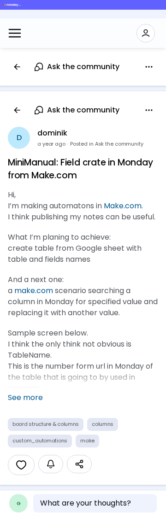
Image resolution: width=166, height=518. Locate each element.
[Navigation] (14, 33)
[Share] (79, 464)
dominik (52, 133)
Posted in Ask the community (106, 143)
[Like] (21, 465)
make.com (33, 290)
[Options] (149, 67)
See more (25, 397)
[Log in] (145, 33)
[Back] (17, 67)
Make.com (123, 205)
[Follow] (50, 464)
